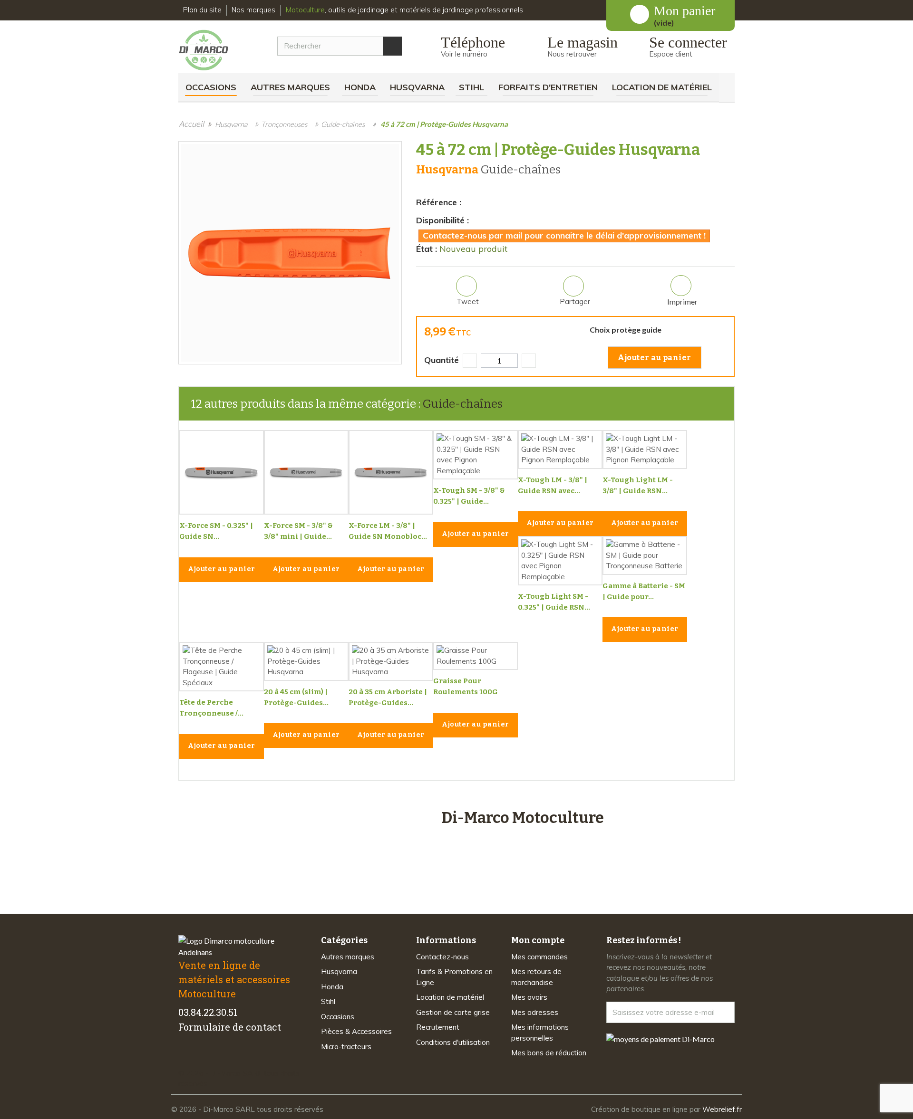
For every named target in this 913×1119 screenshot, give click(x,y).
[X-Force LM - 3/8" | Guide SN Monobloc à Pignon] (391, 472)
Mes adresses (534, 1012)
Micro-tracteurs (346, 1046)
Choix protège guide (627, 329)
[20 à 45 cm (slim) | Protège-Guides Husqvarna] (306, 661)
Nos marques (253, 9)
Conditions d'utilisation (453, 1042)
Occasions (210, 87)
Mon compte (537, 940)
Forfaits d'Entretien (548, 87)
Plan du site (202, 9)
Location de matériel (662, 87)
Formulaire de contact (229, 1027)
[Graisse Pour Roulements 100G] (475, 656)
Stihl (471, 87)
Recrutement (437, 1027)
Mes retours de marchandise (536, 977)
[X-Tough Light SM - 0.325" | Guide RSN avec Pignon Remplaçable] (560, 560)
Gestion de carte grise (453, 1012)
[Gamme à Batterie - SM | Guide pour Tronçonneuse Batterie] (644, 555)
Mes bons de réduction (548, 1052)
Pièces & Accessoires (356, 1031)
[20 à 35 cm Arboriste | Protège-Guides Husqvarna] (391, 661)
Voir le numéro (464, 53)
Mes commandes (539, 956)
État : (426, 248)
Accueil (191, 124)
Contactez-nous (442, 956)
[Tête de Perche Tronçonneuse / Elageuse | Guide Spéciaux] (221, 666)
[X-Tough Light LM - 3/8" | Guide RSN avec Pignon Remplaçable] (644, 449)
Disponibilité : (442, 220)
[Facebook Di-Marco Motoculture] (184, 1056)
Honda (360, 87)
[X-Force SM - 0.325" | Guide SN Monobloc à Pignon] (221, 472)
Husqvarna (417, 87)
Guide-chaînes (463, 404)
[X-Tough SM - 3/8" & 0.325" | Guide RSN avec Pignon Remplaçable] (475, 454)
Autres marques (290, 87)
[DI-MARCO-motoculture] (210, 50)
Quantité (441, 359)
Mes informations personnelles (540, 1032)
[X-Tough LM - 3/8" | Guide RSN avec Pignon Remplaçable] (560, 449)
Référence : (438, 202)
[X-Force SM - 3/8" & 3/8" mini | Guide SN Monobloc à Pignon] (306, 472)
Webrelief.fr (722, 1109)
